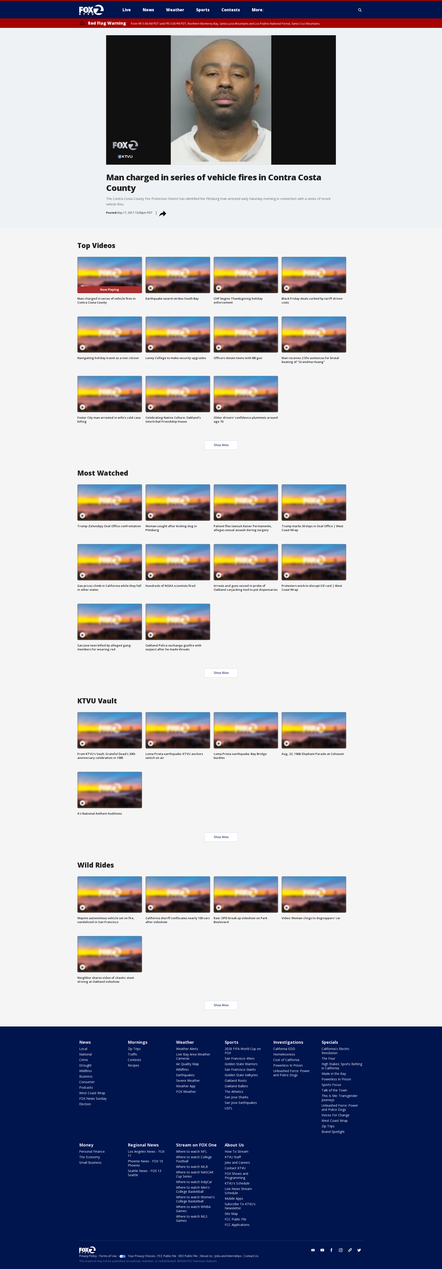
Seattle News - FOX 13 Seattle (144, 1173)
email (313, 1250)
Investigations (288, 1042)
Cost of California (286, 1060)
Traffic (132, 1054)
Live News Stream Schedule (238, 1191)
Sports (231, 1042)
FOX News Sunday (93, 1098)
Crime (83, 1060)
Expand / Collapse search (360, 9)
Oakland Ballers (236, 1086)
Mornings (137, 1042)
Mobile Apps (234, 1198)
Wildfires (85, 1071)
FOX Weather (186, 1091)
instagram (340, 1250)
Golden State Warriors (241, 1064)
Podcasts (86, 1087)
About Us (234, 1145)
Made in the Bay (334, 1073)
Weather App (185, 1086)
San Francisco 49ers (240, 1058)
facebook (331, 1250)
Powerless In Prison (288, 1065)
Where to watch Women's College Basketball (195, 1199)
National (85, 1054)
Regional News (143, 1145)
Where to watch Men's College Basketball (193, 1189)
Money (86, 1145)
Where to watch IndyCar (194, 1182)
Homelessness (284, 1054)
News (85, 1042)
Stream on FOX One (196, 1145)
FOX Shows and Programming (236, 1175)
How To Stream (236, 1151)
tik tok (350, 1250)
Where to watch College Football (194, 1159)
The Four (328, 1058)
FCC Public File (235, 1219)
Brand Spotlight (333, 1131)
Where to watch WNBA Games (193, 1209)
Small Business (90, 1162)
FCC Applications (237, 1224)
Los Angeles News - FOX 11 (146, 1153)
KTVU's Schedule (237, 1183)
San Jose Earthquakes (241, 1102)
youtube (322, 1250)
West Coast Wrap (92, 1093)
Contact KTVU (235, 1168)
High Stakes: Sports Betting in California (342, 1066)
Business (86, 1076)
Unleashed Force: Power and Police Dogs (291, 1073)
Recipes (133, 1065)
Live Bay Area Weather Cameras (193, 1056)
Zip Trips (134, 1049)
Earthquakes (185, 1075)
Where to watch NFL (191, 1151)
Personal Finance (92, 1151)
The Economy (89, 1157)
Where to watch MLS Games (191, 1218)
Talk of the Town (334, 1090)
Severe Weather (188, 1080)
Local (83, 1049)
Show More (221, 445)
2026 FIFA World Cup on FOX (243, 1051)
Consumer (87, 1082)
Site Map (231, 1213)
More (257, 9)
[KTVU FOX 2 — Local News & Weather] (94, 9)
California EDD (284, 1049)
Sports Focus (331, 1084)
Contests (134, 1060)
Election (85, 1104)
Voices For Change (335, 1115)
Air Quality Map (187, 1064)
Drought (85, 1065)
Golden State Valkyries (241, 1075)
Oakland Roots (236, 1080)
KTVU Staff (233, 1157)
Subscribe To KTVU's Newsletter (240, 1206)
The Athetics (234, 1091)
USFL (229, 1108)
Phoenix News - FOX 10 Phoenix (145, 1163)
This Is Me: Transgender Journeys (340, 1098)
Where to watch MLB (192, 1166)
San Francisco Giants (240, 1069)
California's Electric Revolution (335, 1051)
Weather (185, 1042)
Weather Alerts (187, 1049)
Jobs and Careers (237, 1162)
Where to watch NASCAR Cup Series (194, 1174)
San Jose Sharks (236, 1097)
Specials (330, 1042)
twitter (359, 1250)
